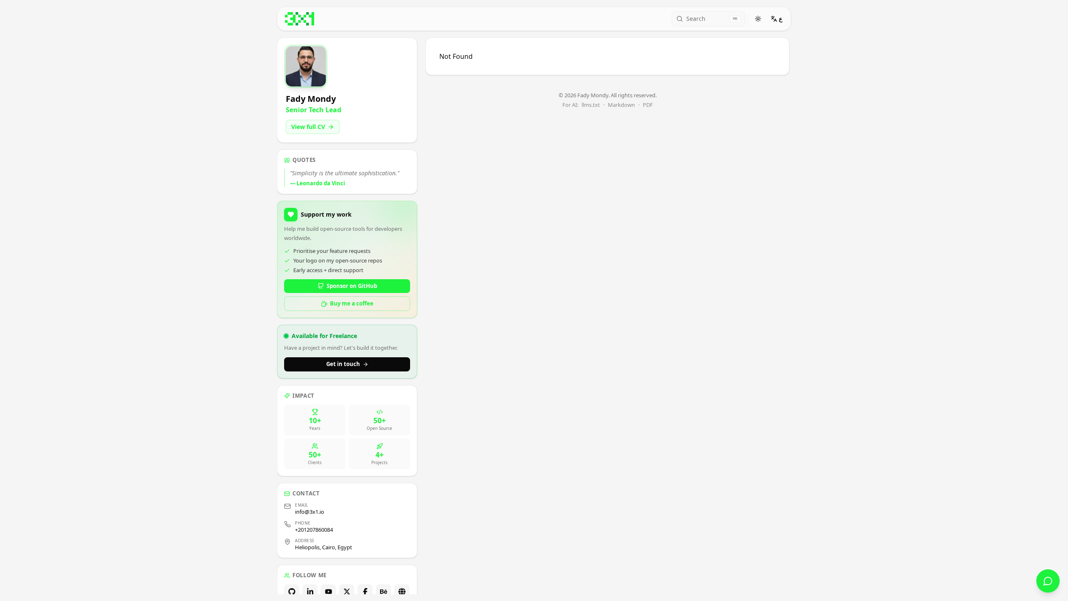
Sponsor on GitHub (352, 286)
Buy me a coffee (351, 303)
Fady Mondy (592, 95)
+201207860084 (314, 529)
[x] (346, 591)
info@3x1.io (309, 511)
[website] (401, 591)
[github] (291, 591)
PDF (648, 105)
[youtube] (328, 591)
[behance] (383, 591)
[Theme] (758, 18)
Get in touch (343, 364)
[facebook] (365, 591)
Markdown (621, 105)
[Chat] (1048, 581)
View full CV (308, 127)
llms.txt (591, 105)
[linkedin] (309, 591)
